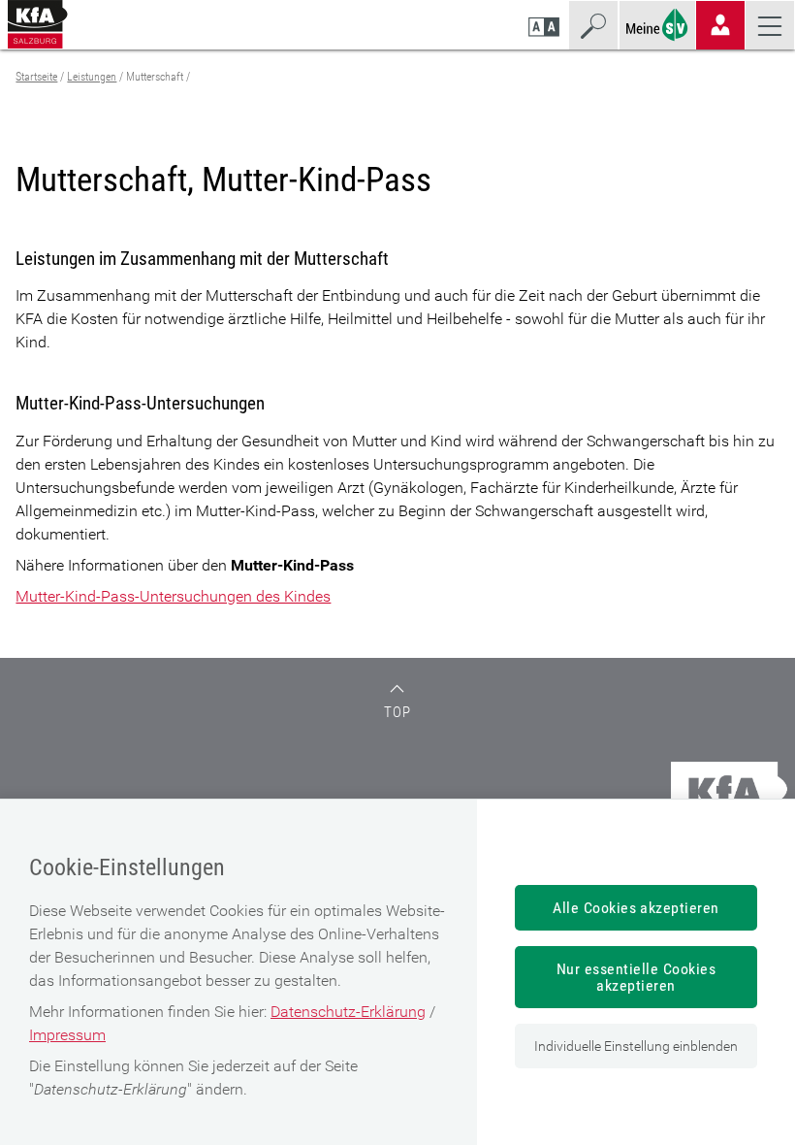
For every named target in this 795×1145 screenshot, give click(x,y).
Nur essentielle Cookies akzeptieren (636, 977)
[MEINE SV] (657, 23)
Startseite (36, 76)
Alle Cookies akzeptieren (636, 908)
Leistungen (91, 76)
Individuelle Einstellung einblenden (636, 1046)
